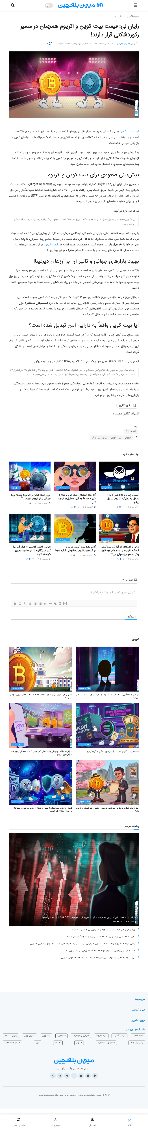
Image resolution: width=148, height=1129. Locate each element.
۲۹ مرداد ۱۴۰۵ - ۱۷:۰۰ (86, 507)
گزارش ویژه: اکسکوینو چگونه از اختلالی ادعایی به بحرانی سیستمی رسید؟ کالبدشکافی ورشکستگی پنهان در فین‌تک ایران (83, 943)
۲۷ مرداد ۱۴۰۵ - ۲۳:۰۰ (85, 555)
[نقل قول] (45, 603)
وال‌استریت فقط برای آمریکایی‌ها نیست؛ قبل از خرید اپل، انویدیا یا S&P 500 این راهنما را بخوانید (87, 918)
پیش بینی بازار (99, 437)
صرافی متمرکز (17, 744)
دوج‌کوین (61, 1035)
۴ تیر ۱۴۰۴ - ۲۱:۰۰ (100, 43)
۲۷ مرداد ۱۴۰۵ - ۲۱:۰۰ (40, 559)
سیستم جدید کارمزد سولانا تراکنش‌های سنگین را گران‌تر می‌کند (111, 751)
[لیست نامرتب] (40, 603)
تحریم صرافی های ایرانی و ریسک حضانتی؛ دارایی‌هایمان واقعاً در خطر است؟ (101, 936)
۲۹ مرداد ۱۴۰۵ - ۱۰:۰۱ (41, 503)
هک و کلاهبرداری (12, 1042)
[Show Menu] (135, 5)
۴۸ (118, 559)
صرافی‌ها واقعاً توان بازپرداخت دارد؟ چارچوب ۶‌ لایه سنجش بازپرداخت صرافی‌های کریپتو (41, 753)
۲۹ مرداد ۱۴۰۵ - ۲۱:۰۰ (131, 507)
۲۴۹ (27, 503)
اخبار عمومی (107, 539)
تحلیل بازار (118, 16)
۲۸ (27, 559)
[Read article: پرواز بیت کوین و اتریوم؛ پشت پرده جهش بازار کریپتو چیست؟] (30, 476)
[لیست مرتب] (35, 603)
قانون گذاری (138, 1035)
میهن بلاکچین (133, 16)
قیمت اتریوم (51, 244)
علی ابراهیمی (123, 43)
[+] (65, 603)
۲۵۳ (115, 922)
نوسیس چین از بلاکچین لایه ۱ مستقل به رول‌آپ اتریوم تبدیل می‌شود (124, 499)
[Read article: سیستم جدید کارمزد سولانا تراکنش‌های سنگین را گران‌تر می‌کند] (107, 725)
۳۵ (71, 555)
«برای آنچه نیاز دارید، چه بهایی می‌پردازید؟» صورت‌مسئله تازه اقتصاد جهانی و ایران (98, 957)
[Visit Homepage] (80, 5)
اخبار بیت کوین (63, 487)
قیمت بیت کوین (129, 131)
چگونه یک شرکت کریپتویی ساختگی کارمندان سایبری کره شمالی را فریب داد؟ (107, 809)
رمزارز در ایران (11, 1035)
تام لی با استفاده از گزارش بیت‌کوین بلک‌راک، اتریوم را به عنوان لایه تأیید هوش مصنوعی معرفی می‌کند (120, 550)
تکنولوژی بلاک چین (106, 1042)
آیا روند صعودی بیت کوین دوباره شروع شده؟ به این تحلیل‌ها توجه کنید (77, 499)
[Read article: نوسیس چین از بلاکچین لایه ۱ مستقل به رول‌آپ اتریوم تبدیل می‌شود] (120, 476)
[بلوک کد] (50, 603)
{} (60, 603)
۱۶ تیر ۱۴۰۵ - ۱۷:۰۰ (127, 922)
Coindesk (131, 431)
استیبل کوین (29, 1035)
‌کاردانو (58, 1042)
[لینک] (55, 603)
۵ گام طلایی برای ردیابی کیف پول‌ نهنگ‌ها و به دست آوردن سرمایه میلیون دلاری (100, 950)
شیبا (37, 1042)
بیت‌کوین (46, 1035)
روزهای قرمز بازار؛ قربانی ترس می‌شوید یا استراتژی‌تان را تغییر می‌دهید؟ (104, 929)
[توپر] (15, 603)
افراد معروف (101, 1035)
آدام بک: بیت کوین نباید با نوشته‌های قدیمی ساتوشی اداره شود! (75, 549)
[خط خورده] (30, 603)
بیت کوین (116, 437)
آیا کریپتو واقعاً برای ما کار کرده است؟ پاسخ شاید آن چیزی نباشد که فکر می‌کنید (107, 696)
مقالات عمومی (84, 688)
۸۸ (72, 507)
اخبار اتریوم (106, 487)
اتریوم (128, 437)
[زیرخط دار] (25, 603)
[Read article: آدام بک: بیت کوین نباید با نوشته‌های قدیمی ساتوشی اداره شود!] (75, 528)
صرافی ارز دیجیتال (81, 1035)
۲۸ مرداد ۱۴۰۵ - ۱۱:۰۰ (131, 559)
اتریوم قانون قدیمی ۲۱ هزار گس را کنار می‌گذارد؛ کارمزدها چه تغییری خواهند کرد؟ (32, 550)
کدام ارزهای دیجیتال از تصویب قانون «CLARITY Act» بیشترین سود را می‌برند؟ (41, 696)
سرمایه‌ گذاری (119, 1035)
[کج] (20, 603)
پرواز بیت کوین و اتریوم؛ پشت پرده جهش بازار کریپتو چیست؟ (31, 497)
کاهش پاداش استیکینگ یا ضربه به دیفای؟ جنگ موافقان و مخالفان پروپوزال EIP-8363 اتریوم (42, 809)
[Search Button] (12, 5)
